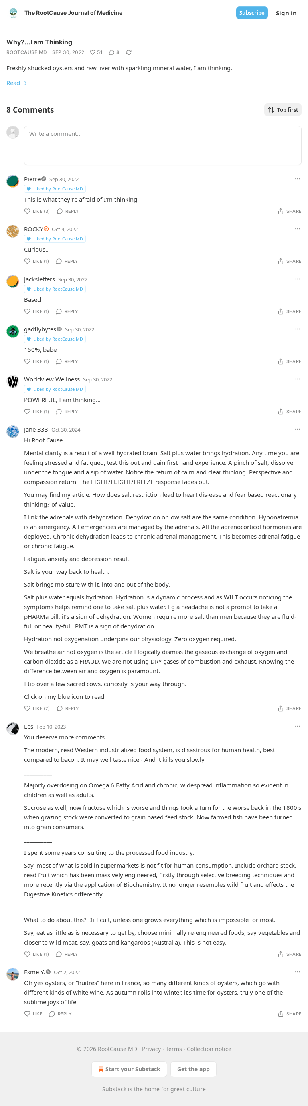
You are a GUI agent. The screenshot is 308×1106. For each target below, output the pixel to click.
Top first (287, 109)
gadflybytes (40, 329)
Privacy (151, 1049)
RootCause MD (26, 52)
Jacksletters (39, 279)
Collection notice (209, 1049)
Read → (16, 83)
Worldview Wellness (52, 379)
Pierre (32, 179)
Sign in (286, 13)
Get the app (193, 1069)
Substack (114, 1089)
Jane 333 (36, 429)
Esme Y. (34, 972)
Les (28, 726)
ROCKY (33, 229)
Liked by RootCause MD (58, 189)
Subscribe (252, 12)
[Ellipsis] (297, 178)
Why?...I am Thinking (39, 42)
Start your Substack (132, 1069)
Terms (174, 1049)
